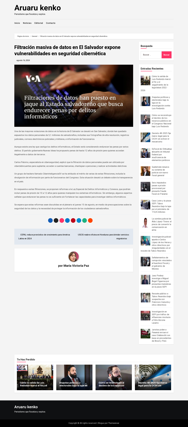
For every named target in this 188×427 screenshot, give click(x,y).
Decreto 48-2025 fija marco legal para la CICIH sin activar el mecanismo (152, 385)
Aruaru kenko (37, 7)
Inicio (17, 23)
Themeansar (113, 423)
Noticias (27, 23)
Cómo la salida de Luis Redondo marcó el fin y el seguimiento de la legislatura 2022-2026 (33, 386)
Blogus (101, 423)
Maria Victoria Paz (76, 265)
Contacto (51, 23)
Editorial (39, 23)
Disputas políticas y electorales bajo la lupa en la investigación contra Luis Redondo (74, 386)
